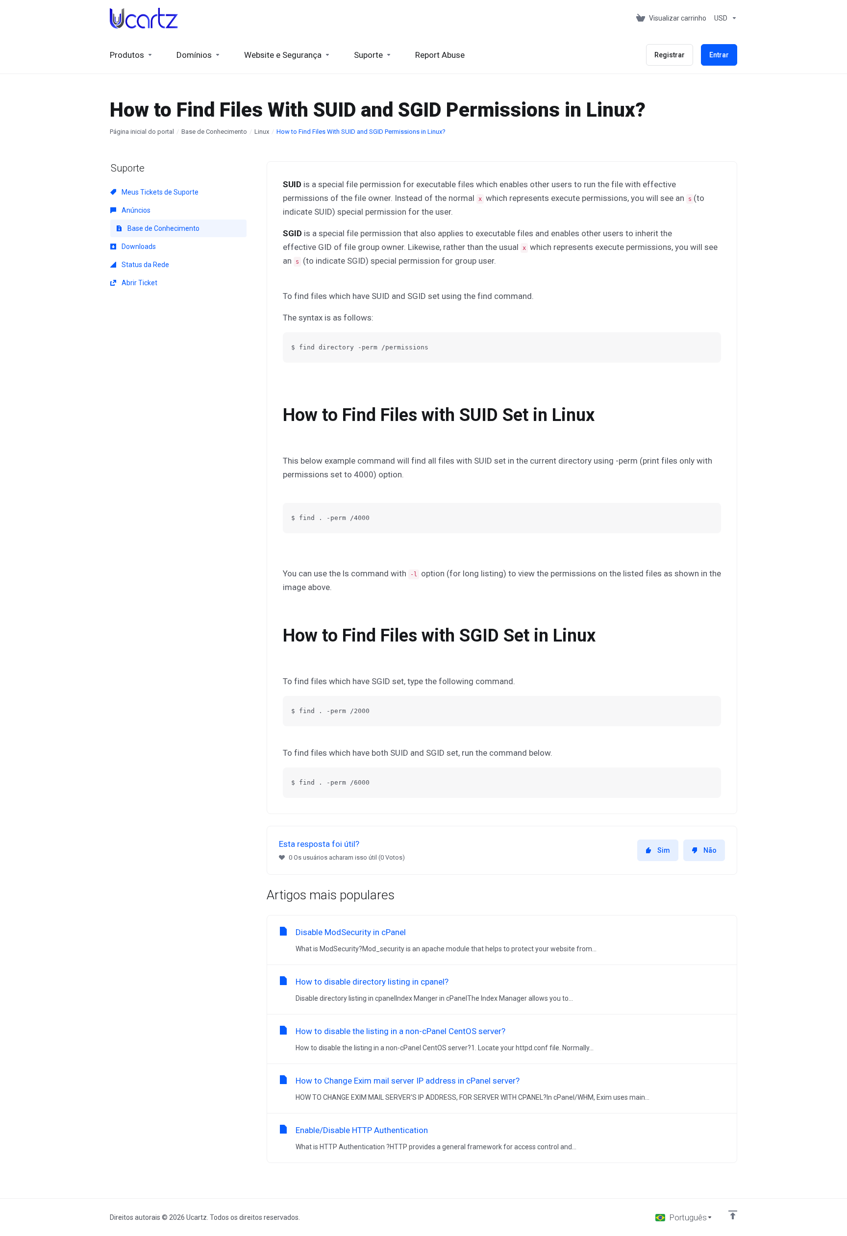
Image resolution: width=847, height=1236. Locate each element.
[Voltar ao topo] (733, 1215)
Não (710, 850)
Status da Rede (144, 265)
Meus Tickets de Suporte (159, 192)
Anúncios (135, 210)
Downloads (138, 246)
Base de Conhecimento (214, 131)
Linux (261, 131)
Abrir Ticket (138, 283)
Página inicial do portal (142, 131)
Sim (663, 850)
